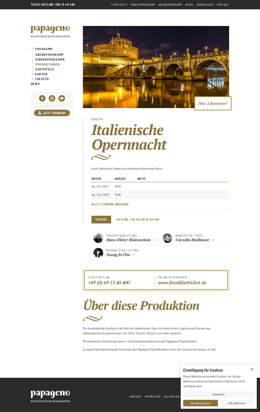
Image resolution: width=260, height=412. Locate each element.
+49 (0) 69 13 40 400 (109, 282)
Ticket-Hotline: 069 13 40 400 (53, 4)
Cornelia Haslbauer (192, 239)
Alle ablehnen (237, 403)
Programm (44, 48)
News (189, 4)
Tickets (101, 219)
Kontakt (223, 4)
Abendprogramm (170, 4)
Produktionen (47, 64)
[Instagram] (52, 98)
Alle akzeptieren (201, 403)
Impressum (152, 396)
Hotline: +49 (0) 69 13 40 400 (138, 219)
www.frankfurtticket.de (182, 282)
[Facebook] (42, 98)
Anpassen (218, 394)
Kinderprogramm (143, 4)
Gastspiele (44, 69)
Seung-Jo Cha (118, 254)
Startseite (119, 4)
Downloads (205, 4)
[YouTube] (61, 98)
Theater (42, 78)
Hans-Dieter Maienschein (128, 239)
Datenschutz (173, 396)
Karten (41, 74)
